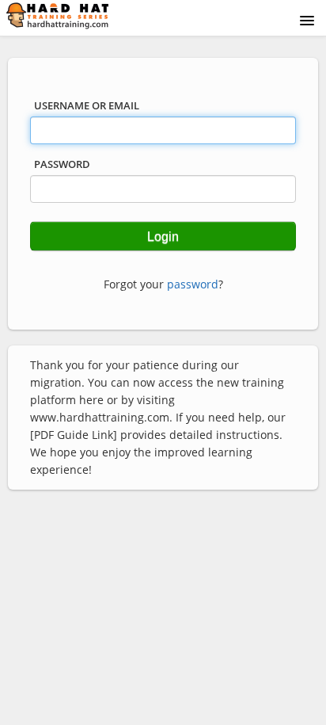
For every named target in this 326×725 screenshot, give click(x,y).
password (192, 284)
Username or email (86, 105)
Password (62, 164)
